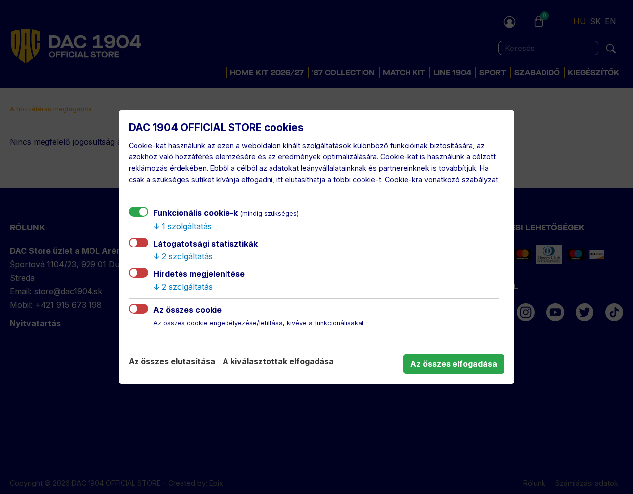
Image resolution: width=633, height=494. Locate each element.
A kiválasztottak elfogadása (278, 361)
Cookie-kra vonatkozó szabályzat (441, 179)
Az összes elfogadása (453, 364)
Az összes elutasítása (172, 361)
